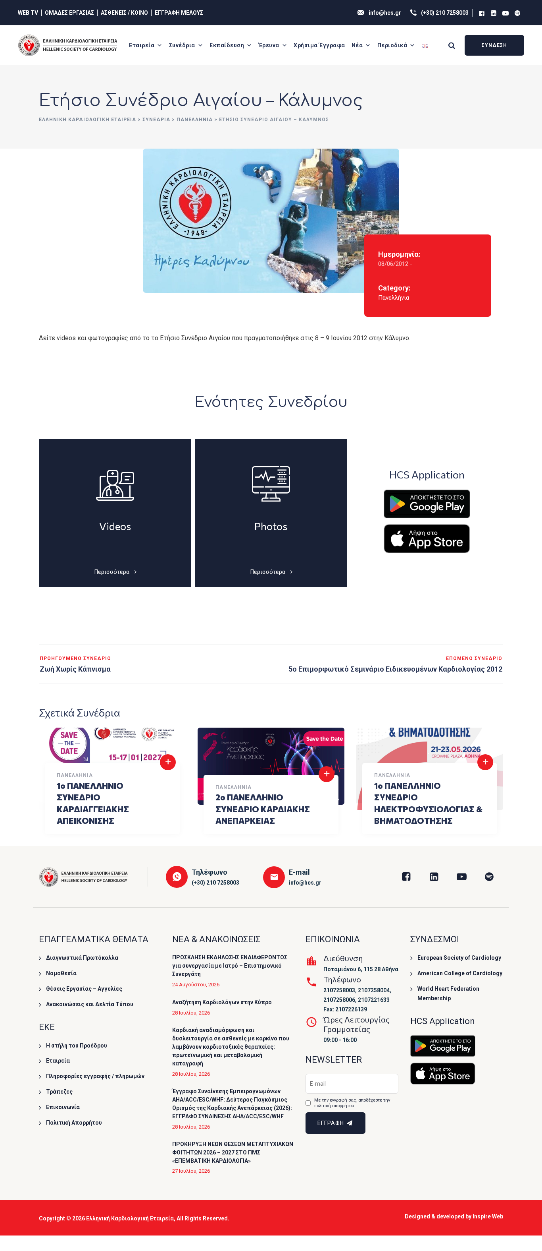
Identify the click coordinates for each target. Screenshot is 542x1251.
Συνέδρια (182, 45)
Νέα (357, 45)
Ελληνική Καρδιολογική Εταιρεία (130, 1218)
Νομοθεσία (61, 973)
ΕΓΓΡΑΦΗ (331, 1123)
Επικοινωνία (63, 1107)
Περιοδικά (392, 45)
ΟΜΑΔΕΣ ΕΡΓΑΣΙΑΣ (69, 13)
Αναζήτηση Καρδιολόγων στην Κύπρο (222, 1002)
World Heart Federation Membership (448, 993)
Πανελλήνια (393, 297)
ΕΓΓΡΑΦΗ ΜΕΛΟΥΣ (179, 13)
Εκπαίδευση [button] (226, 45)
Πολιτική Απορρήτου (74, 1122)
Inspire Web (488, 1216)
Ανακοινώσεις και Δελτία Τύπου (89, 1004)
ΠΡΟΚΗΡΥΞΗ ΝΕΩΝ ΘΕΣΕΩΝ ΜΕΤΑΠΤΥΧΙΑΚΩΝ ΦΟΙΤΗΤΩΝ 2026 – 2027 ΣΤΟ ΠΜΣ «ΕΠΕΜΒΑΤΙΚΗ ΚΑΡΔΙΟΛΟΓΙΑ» (232, 1152)
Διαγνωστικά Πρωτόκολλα (82, 958)
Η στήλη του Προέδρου (76, 1045)
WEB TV (28, 13)
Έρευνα (269, 45)
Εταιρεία (141, 45)
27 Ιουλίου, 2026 (191, 1171)
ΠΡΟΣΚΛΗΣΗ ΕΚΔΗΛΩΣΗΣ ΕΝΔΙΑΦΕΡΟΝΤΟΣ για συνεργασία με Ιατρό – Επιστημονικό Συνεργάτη (229, 965)
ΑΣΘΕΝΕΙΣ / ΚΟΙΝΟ (124, 13)
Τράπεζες (59, 1091)
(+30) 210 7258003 (445, 13)
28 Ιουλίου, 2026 (191, 1013)
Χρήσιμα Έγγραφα (319, 45)
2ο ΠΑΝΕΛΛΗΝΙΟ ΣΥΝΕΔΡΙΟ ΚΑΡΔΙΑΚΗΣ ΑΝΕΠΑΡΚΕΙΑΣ (262, 808)
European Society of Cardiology (459, 958)
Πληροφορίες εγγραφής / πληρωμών (95, 1076)
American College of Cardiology (459, 973)
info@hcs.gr (385, 13)
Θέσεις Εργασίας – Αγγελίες (84, 989)
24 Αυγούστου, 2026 (195, 985)
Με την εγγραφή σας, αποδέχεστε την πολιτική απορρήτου (352, 1103)
